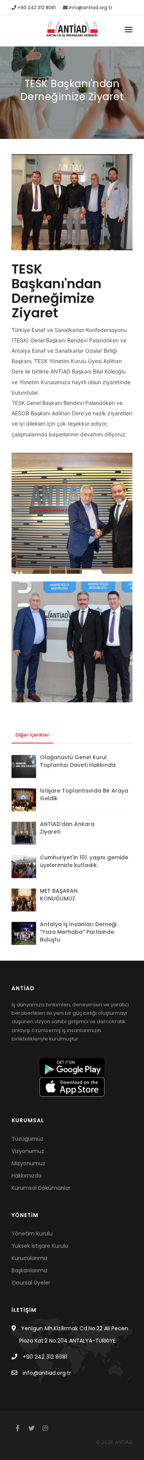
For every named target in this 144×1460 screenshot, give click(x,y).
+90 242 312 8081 (36, 7)
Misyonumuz (28, 1163)
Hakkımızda (26, 1175)
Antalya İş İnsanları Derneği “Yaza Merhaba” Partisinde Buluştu (78, 931)
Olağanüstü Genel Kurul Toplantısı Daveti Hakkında (78, 761)
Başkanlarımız (30, 1270)
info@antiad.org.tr (90, 7)
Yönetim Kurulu (32, 1233)
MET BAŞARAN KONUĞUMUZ (59, 894)
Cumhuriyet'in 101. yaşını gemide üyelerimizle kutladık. (84, 861)
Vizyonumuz (28, 1151)
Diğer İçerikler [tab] (32, 734)
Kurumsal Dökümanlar (41, 1188)
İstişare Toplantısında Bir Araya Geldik (84, 794)
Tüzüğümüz (27, 1139)
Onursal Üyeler (31, 1283)
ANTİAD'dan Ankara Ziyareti (67, 828)
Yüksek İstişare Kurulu (40, 1246)
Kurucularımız (30, 1258)
